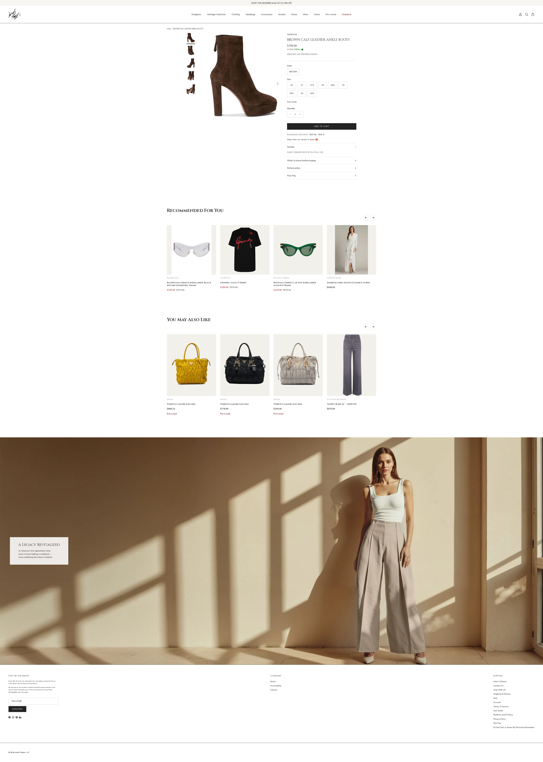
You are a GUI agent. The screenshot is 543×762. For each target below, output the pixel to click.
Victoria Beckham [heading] (336, 399)
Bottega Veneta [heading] (281, 278)
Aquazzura (292, 34)
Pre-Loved (331, 14)
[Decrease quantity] (289, 114)
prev (366, 218)
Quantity (291, 108)
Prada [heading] (170, 399)
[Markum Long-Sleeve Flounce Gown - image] (351, 250)
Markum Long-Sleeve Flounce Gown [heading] (348, 282)
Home (317, 14)
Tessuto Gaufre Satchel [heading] (181, 404)
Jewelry (282, 14)
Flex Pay (291, 175)
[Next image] (212, 250)
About (273, 681)
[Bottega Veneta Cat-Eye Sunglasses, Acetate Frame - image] (298, 250)
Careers (273, 690)
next (373, 218)
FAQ (495, 698)
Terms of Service (501, 706)
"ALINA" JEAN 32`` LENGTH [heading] (341, 404)
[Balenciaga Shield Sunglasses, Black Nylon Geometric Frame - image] (191, 250)
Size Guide (292, 102)
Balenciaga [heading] (173, 278)
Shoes (294, 14)
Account (497, 702)
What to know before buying (301, 160)
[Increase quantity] (300, 114)
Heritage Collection (216, 14)
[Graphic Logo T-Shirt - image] (245, 250)
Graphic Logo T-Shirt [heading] (233, 282)
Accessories (266, 14)
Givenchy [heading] (225, 278)
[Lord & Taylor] (14, 14)
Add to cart (321, 126)
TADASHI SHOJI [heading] (334, 278)
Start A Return (500, 681)
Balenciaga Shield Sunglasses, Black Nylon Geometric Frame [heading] (189, 284)
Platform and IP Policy (503, 714)
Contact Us (498, 685)
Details (290, 147)
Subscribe (17, 709)
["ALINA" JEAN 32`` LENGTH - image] (351, 365)
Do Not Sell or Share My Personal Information (514, 727)
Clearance (346, 14)
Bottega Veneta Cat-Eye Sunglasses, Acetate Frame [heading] (294, 284)
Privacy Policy (499, 719)
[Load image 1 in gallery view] (243, 82)
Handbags (250, 14)
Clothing (236, 14)
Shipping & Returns (502, 694)
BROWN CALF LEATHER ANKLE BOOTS (188, 29)
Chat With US (499, 690)
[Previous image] (171, 250)
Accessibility (275, 685)
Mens (305, 14)
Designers (196, 14)
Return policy (293, 168)
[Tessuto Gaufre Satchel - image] (191, 365)
